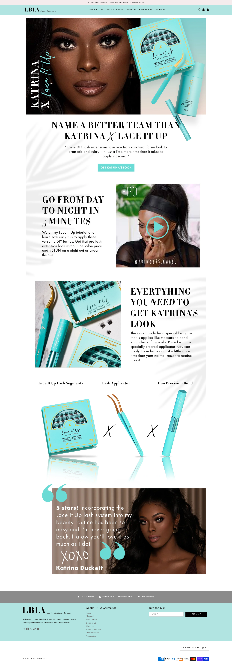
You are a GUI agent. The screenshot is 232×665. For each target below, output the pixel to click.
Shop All (90, 616)
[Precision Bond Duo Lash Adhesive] (176, 425)
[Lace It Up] (56, 425)
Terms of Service (93, 630)
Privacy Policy (92, 633)
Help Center (91, 620)
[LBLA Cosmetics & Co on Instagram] (27, 630)
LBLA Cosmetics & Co (39, 658)
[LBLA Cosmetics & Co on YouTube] (38, 630)
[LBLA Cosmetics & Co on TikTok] (34, 630)
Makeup (131, 9)
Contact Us (91, 623)
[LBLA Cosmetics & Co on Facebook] (24, 630)
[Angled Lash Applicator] (116, 425)
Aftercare (145, 9)
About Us (90, 626)
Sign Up (196, 614)
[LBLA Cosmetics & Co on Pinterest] (31, 630)
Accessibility (91, 636)
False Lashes (115, 9)
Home (88, 613)
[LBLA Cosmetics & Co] (40, 10)
